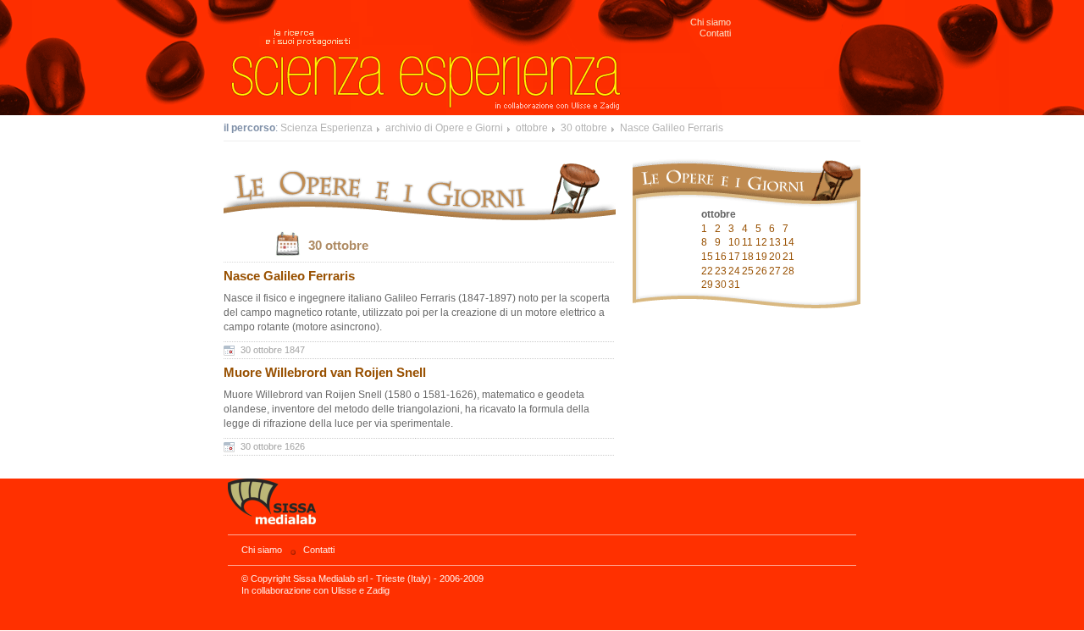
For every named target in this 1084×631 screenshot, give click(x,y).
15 (707, 257)
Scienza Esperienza (326, 128)
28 (788, 271)
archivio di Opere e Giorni (444, 128)
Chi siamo (710, 22)
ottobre (532, 128)
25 (748, 271)
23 (721, 271)
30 (721, 285)
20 (775, 257)
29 (707, 285)
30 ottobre (584, 128)
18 (748, 257)
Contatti (715, 33)
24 (734, 271)
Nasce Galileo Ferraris (671, 128)
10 (734, 242)
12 (761, 242)
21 (788, 257)
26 (761, 271)
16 (721, 257)
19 (761, 257)
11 (747, 242)
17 (734, 257)
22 (707, 271)
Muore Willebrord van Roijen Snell (325, 372)
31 (734, 285)
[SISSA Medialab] (542, 507)
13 (775, 242)
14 (788, 242)
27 (775, 271)
